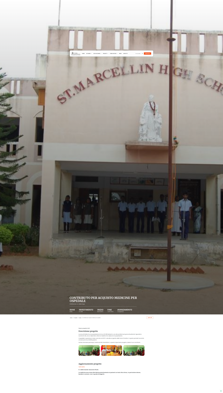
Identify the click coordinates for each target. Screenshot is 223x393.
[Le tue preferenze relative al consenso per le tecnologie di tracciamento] (221, 391)
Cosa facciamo (96, 53)
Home (83, 53)
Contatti (125, 53)
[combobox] (138, 53)
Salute (80, 317)
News (120, 53)
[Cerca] (142, 53)
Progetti (105, 53)
